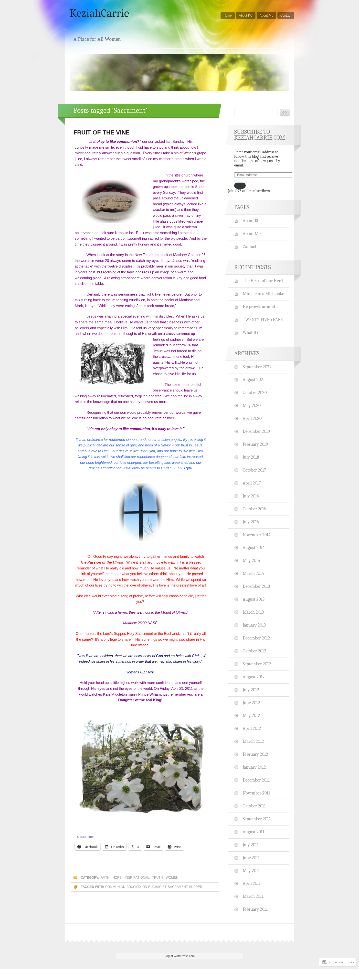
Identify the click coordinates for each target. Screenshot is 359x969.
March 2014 (253, 573)
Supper (195, 887)
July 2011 (251, 844)
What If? (251, 332)
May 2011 (251, 870)
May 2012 (251, 715)
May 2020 (252, 405)
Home (227, 15)
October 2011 (254, 806)
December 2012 (256, 638)
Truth (157, 877)
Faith (104, 877)
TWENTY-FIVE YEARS (263, 319)
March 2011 (253, 896)
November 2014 (257, 534)
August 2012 (254, 677)
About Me (266, 15)
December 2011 (256, 780)
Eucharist (157, 887)
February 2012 (255, 754)
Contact (285, 15)
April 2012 (252, 728)
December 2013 (256, 586)
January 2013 (254, 625)
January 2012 (254, 767)
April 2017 (252, 483)
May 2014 (251, 560)
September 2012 (257, 664)
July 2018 (251, 457)
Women (172, 877)
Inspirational (137, 877)
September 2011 (257, 819)
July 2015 (251, 522)
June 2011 (251, 857)
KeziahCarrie (99, 13)
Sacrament (178, 887)
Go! (285, 112)
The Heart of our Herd (263, 280)
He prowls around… (260, 306)
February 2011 (255, 909)
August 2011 (253, 832)
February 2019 (255, 444)
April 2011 (252, 883)
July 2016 (251, 496)
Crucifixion (137, 887)
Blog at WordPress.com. (179, 956)
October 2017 (254, 470)
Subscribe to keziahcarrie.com (259, 134)
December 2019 (256, 431)
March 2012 (253, 741)
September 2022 (257, 367)
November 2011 (256, 793)
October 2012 (254, 651)
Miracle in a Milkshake (263, 293)
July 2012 (251, 689)
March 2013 (253, 612)
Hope (117, 877)
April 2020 (252, 418)
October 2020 (255, 392)
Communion (115, 887)
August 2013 (253, 599)
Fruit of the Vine (102, 132)
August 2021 (254, 379)
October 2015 (254, 509)
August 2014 (254, 547)
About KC (246, 15)
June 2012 (251, 702)
